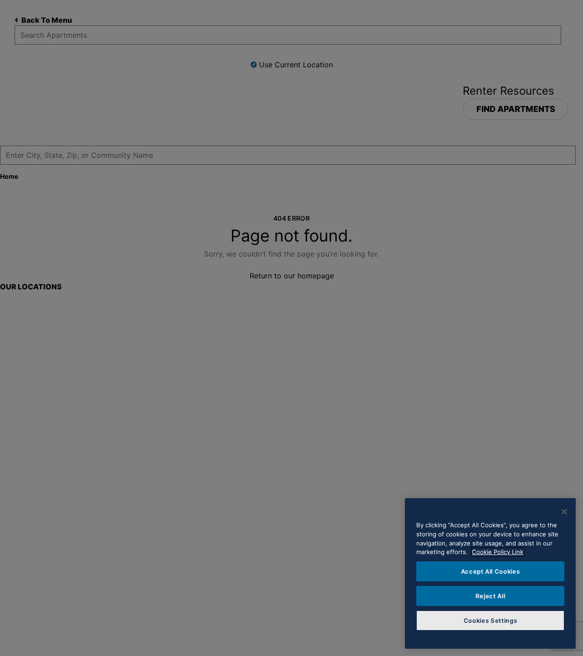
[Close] (564, 512)
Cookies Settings (490, 620)
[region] (490, 573)
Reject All (491, 596)
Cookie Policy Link (497, 551)
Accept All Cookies (490, 571)
